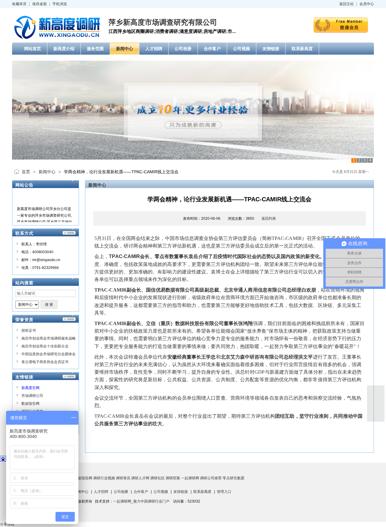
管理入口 (224, 492)
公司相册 (121, 492)
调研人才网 (140, 478)
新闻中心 (47, 171)
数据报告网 (30, 403)
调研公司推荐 (211, 478)
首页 (26, 171)
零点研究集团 (233, 478)
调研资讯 (123, 478)
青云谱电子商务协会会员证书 (44, 362)
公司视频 (160, 492)
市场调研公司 (32, 396)
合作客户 (141, 492)
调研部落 (173, 478)
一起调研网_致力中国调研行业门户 (141, 501)
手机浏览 (59, 4)
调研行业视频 (104, 478)
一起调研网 (190, 478)
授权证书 (28, 330)
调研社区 (157, 478)
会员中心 (366, 4)
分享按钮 (7, 524)
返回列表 (268, 218)
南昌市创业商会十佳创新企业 (44, 346)
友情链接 (180, 492)
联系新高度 (202, 492)
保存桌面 (39, 4)
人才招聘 (101, 492)
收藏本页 (19, 4)
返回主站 (346, 4)
